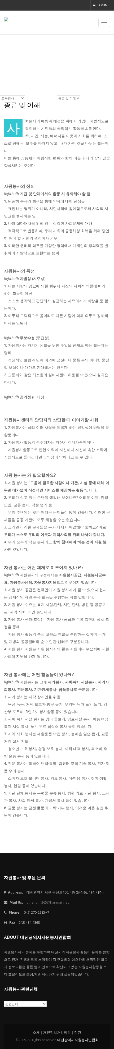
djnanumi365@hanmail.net (48, 902)
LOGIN (102, 5)
